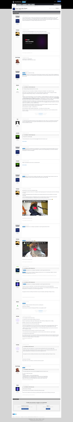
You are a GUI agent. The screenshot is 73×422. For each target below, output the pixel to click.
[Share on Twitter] (14, 414)
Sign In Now (48, 408)
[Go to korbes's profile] (17, 320)
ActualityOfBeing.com (41, 113)
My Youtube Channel (41, 114)
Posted (25, 57)
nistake (17, 133)
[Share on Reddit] (16, 414)
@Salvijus (24, 226)
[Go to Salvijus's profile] (17, 34)
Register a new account (25, 408)
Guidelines (19, 4)
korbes (17, 316)
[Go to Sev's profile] (17, 123)
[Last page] (18, 13)
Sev (17, 119)
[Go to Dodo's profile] (17, 284)
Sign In (55, 1)
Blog (29, 4)
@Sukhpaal (24, 240)
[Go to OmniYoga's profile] (17, 61)
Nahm (17, 85)
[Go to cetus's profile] (17, 270)
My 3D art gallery (24, 141)
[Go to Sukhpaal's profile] (14, 9)
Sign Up (59, 1)
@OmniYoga (24, 74)
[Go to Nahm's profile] (17, 89)
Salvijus (17, 30)
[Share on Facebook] (13, 414)
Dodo (17, 280)
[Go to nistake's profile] (17, 137)
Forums (14, 4)
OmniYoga (17, 57)
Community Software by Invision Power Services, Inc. (36, 420)
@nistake (24, 148)
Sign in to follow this (52, 8)
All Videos (24, 4)
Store (33, 4)
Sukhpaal (20, 9)
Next (16, 13)
